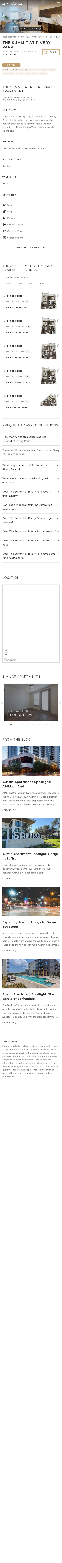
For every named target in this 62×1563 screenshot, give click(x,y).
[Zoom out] (6, 654)
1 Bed (20, 283)
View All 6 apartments (16, 407)
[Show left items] (2, 702)
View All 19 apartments (16, 307)
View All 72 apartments (16, 332)
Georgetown (9, 37)
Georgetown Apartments (31, 37)
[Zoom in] (6, 650)
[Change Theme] (3, 3)
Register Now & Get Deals (17, 70)
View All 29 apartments (16, 357)
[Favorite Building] (56, 294)
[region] (31, 624)
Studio (8, 283)
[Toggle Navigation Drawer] (58, 4)
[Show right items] (59, 702)
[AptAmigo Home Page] (14, 3)
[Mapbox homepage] (10, 659)
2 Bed (31, 283)
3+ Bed (42, 283)
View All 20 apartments (17, 382)
